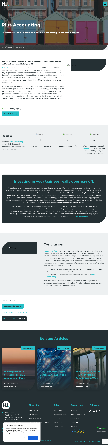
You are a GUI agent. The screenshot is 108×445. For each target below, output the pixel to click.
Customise (11, 438)
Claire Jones (6, 68)
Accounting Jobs (60, 414)
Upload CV (75, 426)
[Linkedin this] (17, 319)
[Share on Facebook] (22, 319)
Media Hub (10, 47)
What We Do (33, 414)
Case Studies (19, 47)
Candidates (75, 418)
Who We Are (33, 411)
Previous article (8, 312)
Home (4, 47)
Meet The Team (35, 418)
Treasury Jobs (59, 426)
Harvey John (88, 148)
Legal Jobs (58, 422)
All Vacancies (59, 411)
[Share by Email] (24, 319)
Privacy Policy (46, 440)
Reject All (22, 438)
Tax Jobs (57, 418)
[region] (21, 432)
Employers (75, 422)
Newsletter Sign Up (78, 414)
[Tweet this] (20, 319)
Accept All (33, 438)
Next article (22, 312)
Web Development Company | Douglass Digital (90, 441)
